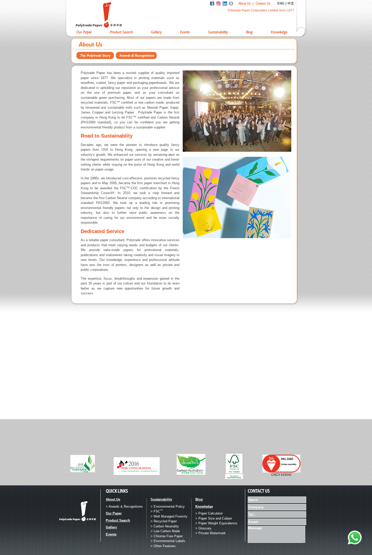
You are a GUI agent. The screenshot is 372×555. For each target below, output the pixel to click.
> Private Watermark (210, 533)
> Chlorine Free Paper (167, 536)
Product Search (118, 520)
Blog (199, 499)
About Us (113, 499)
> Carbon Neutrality (165, 526)
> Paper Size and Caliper (213, 518)
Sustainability (161, 499)
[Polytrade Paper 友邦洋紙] (112, 15)
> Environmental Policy (168, 506)
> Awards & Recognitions (124, 506)
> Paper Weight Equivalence (216, 523)
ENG (280, 3)
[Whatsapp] (355, 537)
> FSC (157, 511)
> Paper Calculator (209, 513)
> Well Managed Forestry (169, 516)
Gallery (111, 527)
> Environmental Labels (168, 541)
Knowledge (204, 506)
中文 (290, 3)
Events (111, 534)
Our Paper (114, 513)
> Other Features (163, 546)
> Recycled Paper (164, 521)
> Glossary (203, 528)
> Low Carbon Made (165, 531)
